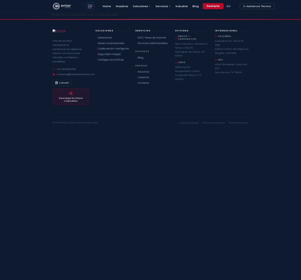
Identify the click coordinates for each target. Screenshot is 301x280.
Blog (195, 6)
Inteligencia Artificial (111, 59)
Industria (182, 6)
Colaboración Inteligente (113, 48)
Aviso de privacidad (189, 122)
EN (228, 6)
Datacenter (105, 37)
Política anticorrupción (213, 122)
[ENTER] (71, 32)
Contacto (213, 6)
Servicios (162, 6)
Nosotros (122, 6)
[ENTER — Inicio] (66, 6)
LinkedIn (64, 82)
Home (107, 6)
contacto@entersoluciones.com (76, 74)
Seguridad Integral (109, 54)
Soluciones (140, 6)
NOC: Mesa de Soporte (152, 37)
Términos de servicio (238, 122)
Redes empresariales (111, 43)
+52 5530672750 (66, 69)
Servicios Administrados (153, 43)
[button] (112, 30)
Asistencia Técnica (258, 6)
